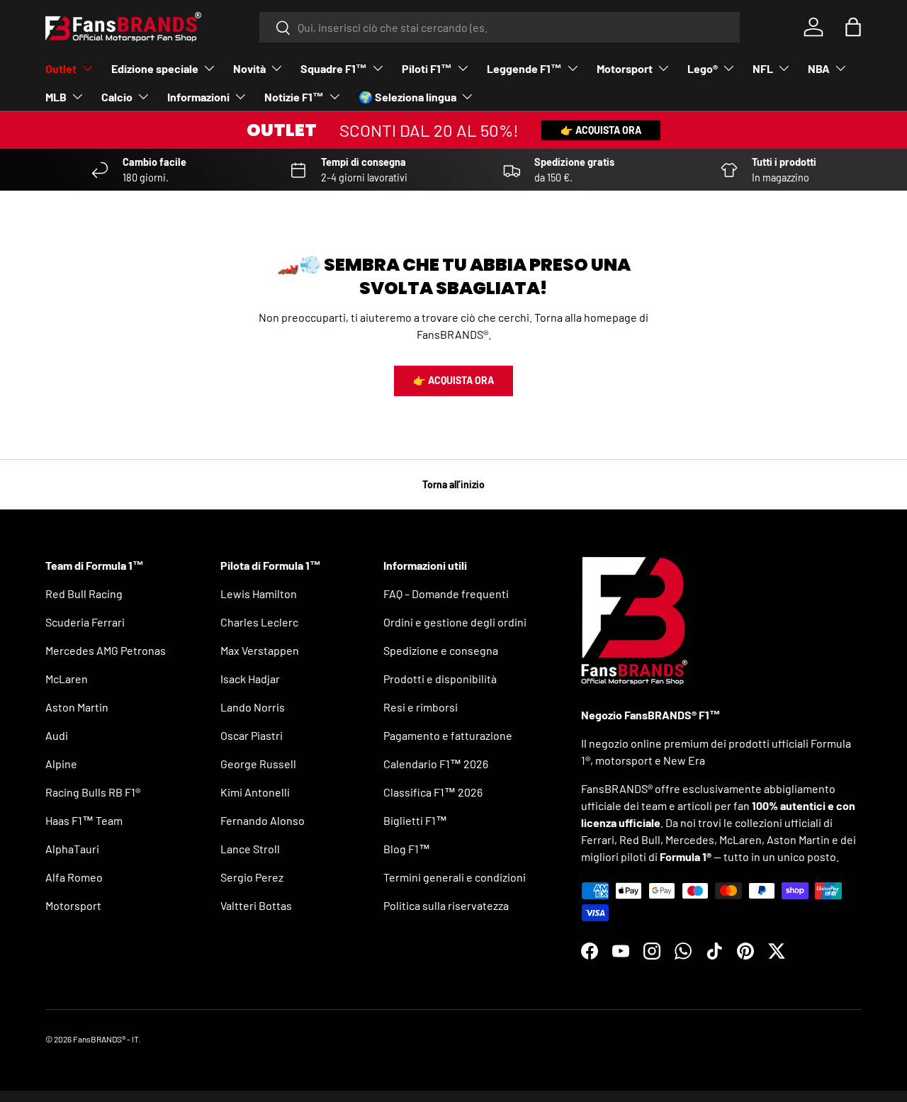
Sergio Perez (251, 877)
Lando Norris (252, 707)
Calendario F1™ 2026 (435, 763)
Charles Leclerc (259, 622)
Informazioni (198, 96)
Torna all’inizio (453, 484)
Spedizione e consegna (440, 650)
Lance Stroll (250, 848)
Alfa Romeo (74, 877)
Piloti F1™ (427, 68)
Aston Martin (76, 707)
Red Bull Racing (84, 593)
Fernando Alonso (262, 820)
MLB (56, 96)
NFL (763, 68)
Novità (249, 68)
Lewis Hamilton (258, 593)
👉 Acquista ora (600, 130)
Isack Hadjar (250, 678)
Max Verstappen (259, 650)
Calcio (117, 96)
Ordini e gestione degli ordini (454, 622)
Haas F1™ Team (84, 820)
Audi (56, 735)
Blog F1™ (406, 848)
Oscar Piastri (251, 735)
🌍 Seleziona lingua (407, 96)
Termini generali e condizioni (454, 877)
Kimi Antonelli (255, 792)
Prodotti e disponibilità (440, 678)
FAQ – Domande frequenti (446, 593)
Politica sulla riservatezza (446, 905)
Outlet (61, 68)
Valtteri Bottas (256, 905)
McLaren (66, 678)
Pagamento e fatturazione (447, 735)
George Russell (258, 763)
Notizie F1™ (294, 96)
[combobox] (499, 27)
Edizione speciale (154, 68)
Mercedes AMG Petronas (105, 650)
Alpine (61, 763)
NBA (819, 68)
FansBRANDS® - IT (106, 1039)
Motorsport (625, 68)
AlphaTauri (72, 848)
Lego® (702, 68)
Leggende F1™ (524, 68)
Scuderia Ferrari (85, 622)
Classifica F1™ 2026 (433, 792)
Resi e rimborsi (420, 707)
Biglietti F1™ (415, 820)
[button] (853, 27)
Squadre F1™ (333, 68)
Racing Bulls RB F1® (92, 792)
